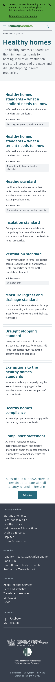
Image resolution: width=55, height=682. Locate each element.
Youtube (14, 622)
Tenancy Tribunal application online (26, 556)
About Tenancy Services (18, 585)
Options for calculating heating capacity (26, 210)
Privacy (41, 673)
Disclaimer (15, 673)
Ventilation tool (14, 283)
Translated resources (16, 593)
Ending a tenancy (14, 532)
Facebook (15, 618)
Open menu (4, 26)
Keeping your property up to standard (25, 124)
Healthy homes (13, 524)
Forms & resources (15, 541)
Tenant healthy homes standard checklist (22, 168)
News (7, 602)
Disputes (9, 537)
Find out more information (23, 16)
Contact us (10, 597)
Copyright (29, 673)
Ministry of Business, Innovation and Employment (27, 642)
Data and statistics (15, 589)
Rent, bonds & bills (15, 520)
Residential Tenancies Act (19, 569)
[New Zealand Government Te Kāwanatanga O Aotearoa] (27, 662)
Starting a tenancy (15, 515)
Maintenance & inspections (20, 528)
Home (5, 33)
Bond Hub (10, 561)
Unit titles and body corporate (22, 565)
